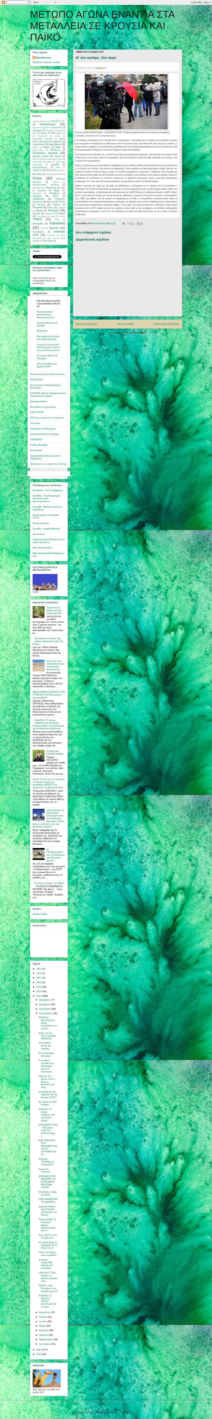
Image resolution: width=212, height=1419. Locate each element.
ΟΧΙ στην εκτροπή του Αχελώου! (47, 417)
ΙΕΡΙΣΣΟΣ (42, 331)
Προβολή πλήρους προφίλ (46, 62)
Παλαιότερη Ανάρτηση (166, 324)
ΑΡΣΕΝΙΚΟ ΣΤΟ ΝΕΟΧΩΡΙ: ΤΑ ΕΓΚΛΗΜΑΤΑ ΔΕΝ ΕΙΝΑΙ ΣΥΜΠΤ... (46, 1182)
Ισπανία (59, 170)
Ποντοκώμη (36, 450)
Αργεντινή (37, 128)
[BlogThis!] (132, 223)
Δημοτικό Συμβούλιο (52, 141)
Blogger (135, 1412)
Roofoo (119, 1412)
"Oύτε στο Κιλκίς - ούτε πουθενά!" (47, 1253)
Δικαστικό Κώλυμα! (44, 1170)
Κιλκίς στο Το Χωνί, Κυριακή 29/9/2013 (47, 1036)
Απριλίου (44, 1330)
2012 (39, 1349)
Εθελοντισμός (38, 150)
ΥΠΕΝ (56, 220)
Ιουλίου (43, 1317)
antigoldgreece (100, 68)
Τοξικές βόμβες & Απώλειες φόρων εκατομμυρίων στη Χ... (47, 1225)
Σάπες (50, 207)
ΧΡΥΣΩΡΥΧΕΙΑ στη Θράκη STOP (47, 365)
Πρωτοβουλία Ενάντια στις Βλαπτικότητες (48, 337)
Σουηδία (36, 213)
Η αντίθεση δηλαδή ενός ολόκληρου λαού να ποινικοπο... (46, 1066)
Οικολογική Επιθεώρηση (42, 428)
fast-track (51, 235)
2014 (39, 991)
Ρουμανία (37, 207)
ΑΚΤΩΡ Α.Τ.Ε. (58, 121)
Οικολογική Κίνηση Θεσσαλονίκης (47, 374)
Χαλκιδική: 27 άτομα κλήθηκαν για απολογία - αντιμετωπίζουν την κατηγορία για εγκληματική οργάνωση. (48, 724)
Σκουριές (53, 210)
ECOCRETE (36, 379)
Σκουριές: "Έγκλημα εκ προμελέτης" (46, 1162)
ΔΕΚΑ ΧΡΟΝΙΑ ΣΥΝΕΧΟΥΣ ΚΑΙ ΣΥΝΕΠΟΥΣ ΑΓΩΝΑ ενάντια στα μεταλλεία (49, 695)
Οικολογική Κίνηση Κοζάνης (44, 434)
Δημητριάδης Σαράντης (42, 139)
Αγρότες (36, 121)
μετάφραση (37, 188)
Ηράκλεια (37, 170)
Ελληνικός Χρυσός (45, 153)
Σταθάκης (48, 214)
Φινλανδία (38, 223)
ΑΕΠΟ (45, 121)
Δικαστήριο (54, 144)
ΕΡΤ (34, 159)
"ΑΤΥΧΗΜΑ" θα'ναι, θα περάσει (44, 1046)
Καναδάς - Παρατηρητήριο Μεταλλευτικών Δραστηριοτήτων (46, 498)
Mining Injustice (41, 523)
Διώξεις (35, 147)
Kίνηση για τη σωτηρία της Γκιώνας (48, 464)
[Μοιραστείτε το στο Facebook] (138, 223)
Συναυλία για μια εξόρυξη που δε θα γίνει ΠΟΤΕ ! (47, 1094)
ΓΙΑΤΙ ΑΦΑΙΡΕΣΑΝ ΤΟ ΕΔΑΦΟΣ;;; (47, 1200)
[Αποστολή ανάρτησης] (123, 223)
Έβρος (58, 147)
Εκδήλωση (55, 150)
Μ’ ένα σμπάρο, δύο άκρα (46, 1054)
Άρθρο (46, 128)
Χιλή (42, 228)
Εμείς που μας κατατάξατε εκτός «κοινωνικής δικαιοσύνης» (55, 665)
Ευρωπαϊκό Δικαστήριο (42, 162)
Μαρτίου (44, 1335)
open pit (51, 238)
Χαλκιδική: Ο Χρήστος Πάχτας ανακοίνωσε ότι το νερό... (47, 1301)
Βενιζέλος (50, 130)
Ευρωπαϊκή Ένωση (54, 159)
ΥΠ (60, 216)
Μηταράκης (51, 187)
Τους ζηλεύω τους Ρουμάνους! (47, 1236)
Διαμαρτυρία (39, 144)
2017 (39, 977)
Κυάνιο (55, 182)
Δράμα (46, 147)
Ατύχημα (37, 130)
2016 (39, 982)
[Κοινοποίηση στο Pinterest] (141, 223)
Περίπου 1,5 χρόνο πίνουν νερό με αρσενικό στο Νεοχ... (46, 1081)
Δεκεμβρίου (45, 999)
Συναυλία (60, 213)
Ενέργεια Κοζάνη (38, 401)
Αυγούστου (45, 1312)
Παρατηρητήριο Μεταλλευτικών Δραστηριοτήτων (49, 540)
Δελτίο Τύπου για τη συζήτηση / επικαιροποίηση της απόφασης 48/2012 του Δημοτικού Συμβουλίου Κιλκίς (48, 783)
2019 (39, 973)
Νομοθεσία (54, 193)
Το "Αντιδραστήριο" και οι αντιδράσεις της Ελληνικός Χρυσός (55, 855)
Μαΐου (42, 1325)
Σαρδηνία (61, 207)
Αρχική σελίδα (125, 324)
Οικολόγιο (35, 423)
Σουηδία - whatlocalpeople (46, 528)
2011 (39, 1354)
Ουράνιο (37, 196)
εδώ (46, 278)
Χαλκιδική (57, 223)
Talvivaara (48, 241)
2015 (39, 986)
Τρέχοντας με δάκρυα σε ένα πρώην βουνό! (53, 610)
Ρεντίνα (41, 204)
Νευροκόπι (37, 193)
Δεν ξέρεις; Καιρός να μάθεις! (49, 883)
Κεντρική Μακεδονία (54, 174)
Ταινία (52, 216)
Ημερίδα (55, 164)
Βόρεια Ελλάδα (48, 133)
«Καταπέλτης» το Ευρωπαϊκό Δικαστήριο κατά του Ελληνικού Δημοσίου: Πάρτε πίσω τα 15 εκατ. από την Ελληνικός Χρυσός (48, 818)
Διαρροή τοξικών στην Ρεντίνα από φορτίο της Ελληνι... (47, 1210)
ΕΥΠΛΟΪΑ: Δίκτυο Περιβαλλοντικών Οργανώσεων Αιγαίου (48, 394)
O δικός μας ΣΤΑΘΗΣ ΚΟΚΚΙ (54, 752)
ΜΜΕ (63, 188)
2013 (39, 996)
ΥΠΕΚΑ (37, 219)
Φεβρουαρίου (46, 1339)
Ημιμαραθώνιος (40, 167)
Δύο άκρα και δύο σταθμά (47, 1103)
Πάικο (55, 196)
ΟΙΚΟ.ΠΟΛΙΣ (37, 412)
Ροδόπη (56, 205)
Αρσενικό (57, 127)
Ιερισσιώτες (39, 534)
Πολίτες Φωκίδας (39, 444)
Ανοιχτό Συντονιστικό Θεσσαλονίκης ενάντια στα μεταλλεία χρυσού (48, 347)
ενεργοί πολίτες (41, 156)
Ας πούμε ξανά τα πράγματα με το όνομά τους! (47, 1245)
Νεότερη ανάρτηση (87, 324)
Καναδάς (37, 174)
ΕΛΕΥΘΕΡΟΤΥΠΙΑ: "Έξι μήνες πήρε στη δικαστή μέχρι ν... (48, 1130)
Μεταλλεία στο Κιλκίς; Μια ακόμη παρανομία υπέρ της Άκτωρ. (48, 641)
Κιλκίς (37, 178)
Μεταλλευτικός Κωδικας (46, 185)
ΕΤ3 (41, 159)
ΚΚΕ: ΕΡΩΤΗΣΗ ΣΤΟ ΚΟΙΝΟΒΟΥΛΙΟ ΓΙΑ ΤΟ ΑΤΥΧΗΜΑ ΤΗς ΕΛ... (47, 1147)
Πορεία (61, 202)
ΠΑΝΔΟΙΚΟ (36, 439)
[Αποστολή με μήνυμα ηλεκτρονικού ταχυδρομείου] (129, 223)
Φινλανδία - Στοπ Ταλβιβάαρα (48, 490)
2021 (39, 968)
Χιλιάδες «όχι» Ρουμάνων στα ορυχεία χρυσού (47, 1288)
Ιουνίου (43, 1321)
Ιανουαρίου (45, 1343)
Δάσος (57, 136)
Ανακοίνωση (47, 124)
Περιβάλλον (39, 198)
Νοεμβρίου (45, 1004)
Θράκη (49, 170)
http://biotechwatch (42, 547)
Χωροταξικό (38, 232)
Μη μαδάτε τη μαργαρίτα (43, 407)
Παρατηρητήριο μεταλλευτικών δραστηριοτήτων (45, 314)
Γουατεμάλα (42, 136)
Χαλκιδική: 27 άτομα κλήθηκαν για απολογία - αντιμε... (46, 1114)
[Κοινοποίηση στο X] (135, 223)
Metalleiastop (43, 57)
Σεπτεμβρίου (46, 1013)
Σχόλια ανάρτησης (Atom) (134, 332)
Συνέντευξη (41, 216)
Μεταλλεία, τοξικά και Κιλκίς (47, 1193)
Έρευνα (58, 156)
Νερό (56, 190)
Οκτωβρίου (45, 1008)
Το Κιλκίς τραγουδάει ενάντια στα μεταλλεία (45, 1263)
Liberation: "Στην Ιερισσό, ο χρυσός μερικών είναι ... (48, 1276)
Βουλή (62, 133)
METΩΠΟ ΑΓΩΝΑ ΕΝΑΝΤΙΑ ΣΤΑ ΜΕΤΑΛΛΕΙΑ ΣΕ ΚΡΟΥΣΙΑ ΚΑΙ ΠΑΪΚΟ (102, 26)
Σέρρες (39, 210)
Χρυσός (54, 228)
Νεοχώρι (42, 190)
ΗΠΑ (58, 167)
